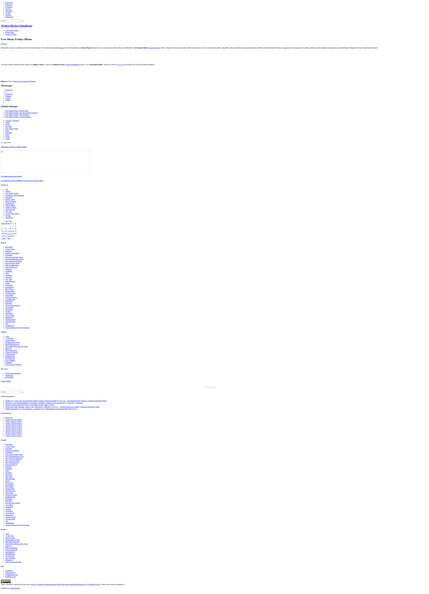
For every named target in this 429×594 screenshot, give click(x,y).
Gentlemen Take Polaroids (14, 195)
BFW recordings (11, 350)
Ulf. (6, 324)
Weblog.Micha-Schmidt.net (16, 25)
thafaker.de (9, 318)
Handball (8, 197)
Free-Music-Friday (12, 30)
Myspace (33, 81)
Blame (61, 48)
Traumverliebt (10, 322)
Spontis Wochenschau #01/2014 (16, 405)
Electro (7, 125)
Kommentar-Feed (11, 575)
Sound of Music (11, 34)
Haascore (8, 277)
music (7, 135)
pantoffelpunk (10, 299)
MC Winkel (9, 289)
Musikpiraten (10, 291)
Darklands (9, 255)
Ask (6, 189)
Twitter (7, 13)
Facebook (8, 7)
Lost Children (10, 360)
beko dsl (8, 348)
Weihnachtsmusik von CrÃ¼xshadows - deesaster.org (24, 409)
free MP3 (8, 127)
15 (11, 231)
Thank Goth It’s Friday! (13, 420)
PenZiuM (8, 301)
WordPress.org (10, 577)
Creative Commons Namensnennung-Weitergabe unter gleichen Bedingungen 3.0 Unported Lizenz (65, 584)
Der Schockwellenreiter (13, 261)
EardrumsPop (10, 354)
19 (4, 234)
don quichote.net (11, 267)
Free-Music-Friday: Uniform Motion (18, 117)
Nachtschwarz (10, 293)
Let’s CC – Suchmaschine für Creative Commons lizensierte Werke (83, 401)
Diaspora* (9, 5)
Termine (8, 15)
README (9, 377)
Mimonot (8, 362)
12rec (7, 336)
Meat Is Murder (10, 201)
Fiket (7, 273)
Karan (7, 283)
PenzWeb (8, 303)
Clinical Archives (11, 352)
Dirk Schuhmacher (12, 265)
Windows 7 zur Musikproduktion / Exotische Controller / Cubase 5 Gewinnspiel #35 (35, 403)
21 (9, 234)
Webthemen (9, 326)
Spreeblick (9, 314)
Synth (7, 139)
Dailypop (8, 251)
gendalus (8, 275)
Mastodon (8, 11)
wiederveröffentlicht (72, 65)
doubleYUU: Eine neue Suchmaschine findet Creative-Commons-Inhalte (31, 401)
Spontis (8, 311)
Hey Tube (8, 279)
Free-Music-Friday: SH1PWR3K (17, 115)
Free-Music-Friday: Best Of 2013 (42, 405)
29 (11, 236)
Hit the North (10, 199)
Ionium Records (154, 48)
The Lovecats (10, 209)
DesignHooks (15, 588)
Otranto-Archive (11, 297)
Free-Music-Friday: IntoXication (16, 111)
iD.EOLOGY (10, 358)
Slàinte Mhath (10, 205)
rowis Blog (9, 307)
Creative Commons (12, 121)
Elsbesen (8, 269)
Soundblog (9, 309)
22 (11, 234)
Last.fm (8, 9)
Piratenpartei (9, 32)
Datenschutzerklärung (13, 373)
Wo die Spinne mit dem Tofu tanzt (17, 328)
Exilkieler (8, 271)
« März (3, 238)
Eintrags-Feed (10, 573)
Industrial (8, 133)
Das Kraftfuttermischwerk (14, 259)
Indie (7, 131)
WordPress (9, 218)
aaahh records (10, 340)
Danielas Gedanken (12, 253)
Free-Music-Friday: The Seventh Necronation (21, 113)
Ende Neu (9, 418)
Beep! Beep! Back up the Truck (16, 346)
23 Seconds (9, 338)
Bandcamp (9, 3)
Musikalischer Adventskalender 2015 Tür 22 (61, 409)
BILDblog (9, 247)
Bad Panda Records (12, 344)
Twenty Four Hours (12, 214)
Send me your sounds (210, 387)
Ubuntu (8, 216)
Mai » (9, 238)
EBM (7, 123)
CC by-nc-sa (119, 65)
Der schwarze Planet (12, 263)
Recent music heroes (12, 305)
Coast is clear (10, 249)
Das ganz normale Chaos (14, 257)
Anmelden (9, 571)
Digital (7, 191)
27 (6, 236)
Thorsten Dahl (10, 320)
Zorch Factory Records (13, 365)
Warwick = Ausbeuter (75, 403)
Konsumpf (9, 285)
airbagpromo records (12, 342)
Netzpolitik (9, 295)
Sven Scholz (9, 316)
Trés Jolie (8, 212)
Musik (7, 137)
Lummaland (9, 287)
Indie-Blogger (10, 281)
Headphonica (10, 356)
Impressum (9, 17)
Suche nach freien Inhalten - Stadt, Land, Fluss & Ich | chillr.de (27, 407)
